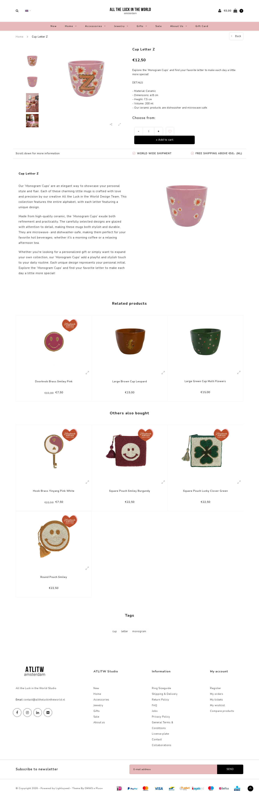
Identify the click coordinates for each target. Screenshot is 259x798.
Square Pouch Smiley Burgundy (129, 491)
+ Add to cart (164, 140)
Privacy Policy (161, 717)
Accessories (93, 26)
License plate (160, 734)
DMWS (89, 788)
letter (124, 631)
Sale (158, 26)
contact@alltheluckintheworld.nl (44, 699)
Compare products (222, 711)
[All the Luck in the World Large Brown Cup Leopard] (129, 341)
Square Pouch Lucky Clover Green (205, 491)
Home (69, 26)
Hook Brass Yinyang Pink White (54, 491)
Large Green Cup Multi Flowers (205, 381)
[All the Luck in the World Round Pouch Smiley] (53, 537)
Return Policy (160, 699)
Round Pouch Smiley (53, 577)
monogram (139, 631)
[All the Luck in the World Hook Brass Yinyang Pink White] (54, 451)
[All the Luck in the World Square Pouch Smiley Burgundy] (129, 451)
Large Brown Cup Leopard (129, 381)
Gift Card (201, 26)
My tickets (216, 699)
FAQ (154, 705)
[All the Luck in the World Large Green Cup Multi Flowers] (205, 341)
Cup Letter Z (40, 37)
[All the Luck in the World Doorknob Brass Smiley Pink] (54, 341)
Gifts (140, 26)
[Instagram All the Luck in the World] (27, 712)
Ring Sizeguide (161, 688)
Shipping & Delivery (165, 694)
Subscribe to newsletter (37, 769)
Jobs (155, 711)
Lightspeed (63, 788)
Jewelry (119, 26)
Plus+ (99, 788)
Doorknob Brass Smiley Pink (54, 381)
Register (215, 688)
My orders (216, 694)
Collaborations (161, 745)
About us (177, 26)
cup (114, 631)
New (54, 26)
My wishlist (217, 705)
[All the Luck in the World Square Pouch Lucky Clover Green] (205, 451)
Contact (157, 739)
